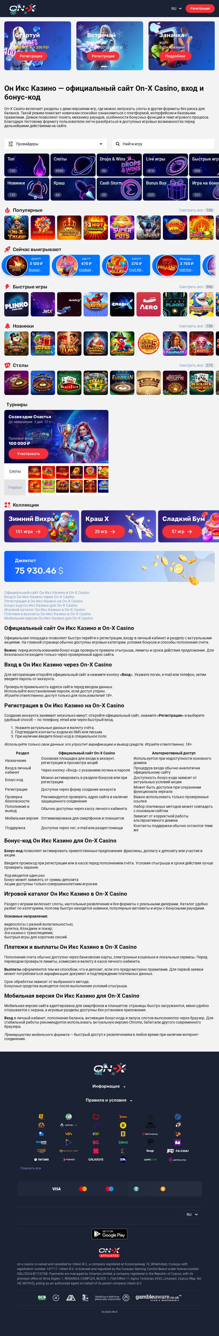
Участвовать (28, 454)
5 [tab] (115, 66)
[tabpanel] (38, 45)
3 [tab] (111, 66)
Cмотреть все (196, 287)
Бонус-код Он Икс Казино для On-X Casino (40, 605)
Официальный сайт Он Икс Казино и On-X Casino (46, 592)
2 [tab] (109, 66)
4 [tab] (113, 66)
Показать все (30, 1168)
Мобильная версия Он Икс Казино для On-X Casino (48, 618)
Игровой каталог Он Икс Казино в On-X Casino (44, 610)
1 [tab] (104, 66)
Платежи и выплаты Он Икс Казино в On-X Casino (47, 614)
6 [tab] (117, 66)
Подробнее (175, 56)
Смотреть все (196, 210)
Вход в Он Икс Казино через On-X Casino (39, 597)
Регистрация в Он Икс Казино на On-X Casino (43, 601)
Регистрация (200, 8)
